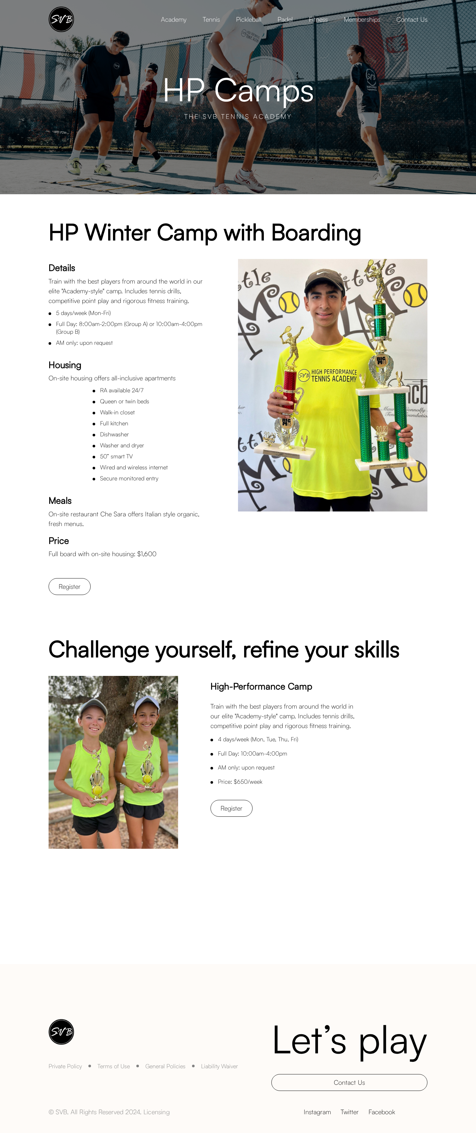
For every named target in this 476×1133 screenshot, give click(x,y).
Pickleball (248, 19)
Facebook (381, 1112)
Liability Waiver (219, 1066)
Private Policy (65, 1066)
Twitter (350, 1112)
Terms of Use (113, 1066)
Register (70, 586)
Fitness (318, 19)
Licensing (156, 1112)
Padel (285, 19)
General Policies (165, 1066)
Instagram (317, 1112)
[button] (174, 19)
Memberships (362, 19)
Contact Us (411, 19)
